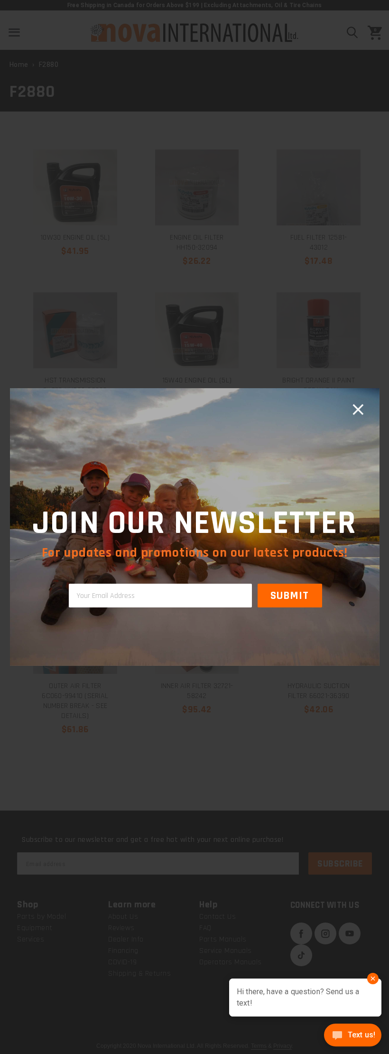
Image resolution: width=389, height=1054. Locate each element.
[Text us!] (352, 1036)
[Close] (357, 409)
